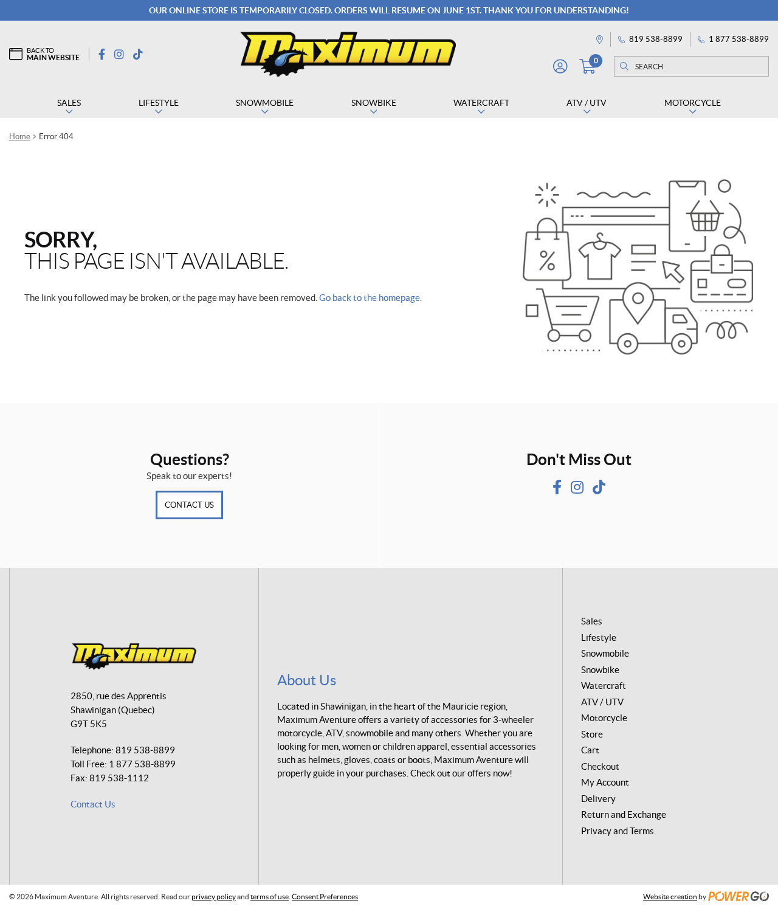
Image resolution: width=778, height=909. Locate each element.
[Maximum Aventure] (348, 54)
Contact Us (189, 505)
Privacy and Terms (617, 831)
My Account (605, 782)
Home (19, 136)
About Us (306, 680)
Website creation (670, 896)
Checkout (600, 766)
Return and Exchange (623, 814)
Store (592, 734)
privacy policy (213, 896)
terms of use (269, 896)
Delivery (598, 798)
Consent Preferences (325, 896)
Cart (590, 750)
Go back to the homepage (369, 297)
